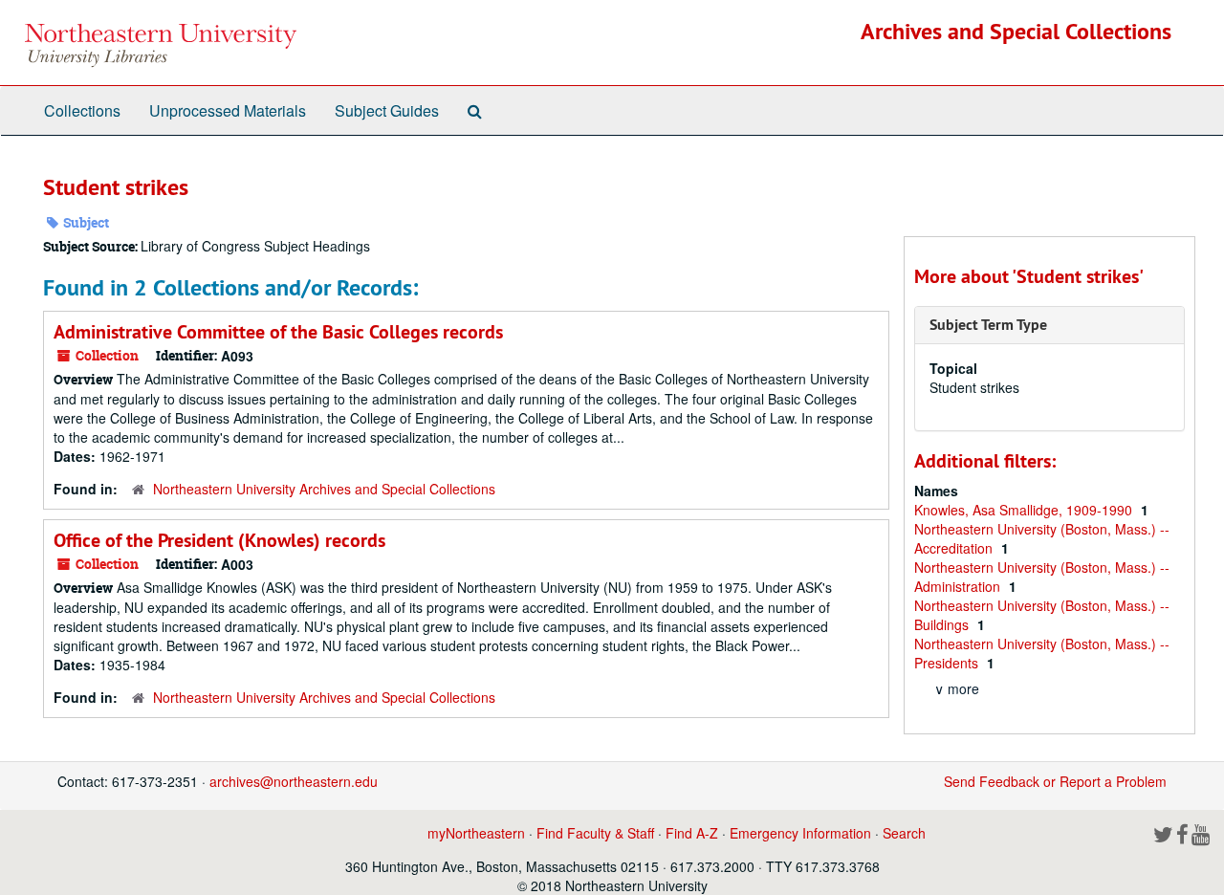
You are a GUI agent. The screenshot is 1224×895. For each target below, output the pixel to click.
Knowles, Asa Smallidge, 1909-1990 (1025, 509)
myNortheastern (476, 832)
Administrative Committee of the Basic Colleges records (278, 331)
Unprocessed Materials (227, 110)
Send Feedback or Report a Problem (1055, 781)
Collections (82, 110)
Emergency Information (800, 832)
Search (904, 832)
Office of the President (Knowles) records (219, 540)
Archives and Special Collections (1016, 31)
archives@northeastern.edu (293, 781)
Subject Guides (387, 110)
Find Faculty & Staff (595, 832)
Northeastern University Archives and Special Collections (324, 488)
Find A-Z (692, 832)
